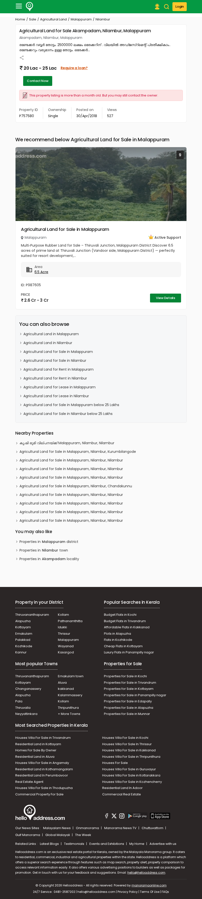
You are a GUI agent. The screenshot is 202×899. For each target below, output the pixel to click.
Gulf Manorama (28, 835)
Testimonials (74, 843)
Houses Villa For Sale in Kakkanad (129, 750)
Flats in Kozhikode (118, 639)
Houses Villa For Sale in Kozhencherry (132, 781)
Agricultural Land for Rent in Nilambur (55, 378)
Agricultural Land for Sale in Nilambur (54, 360)
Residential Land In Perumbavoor (41, 775)
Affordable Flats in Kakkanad (127, 627)
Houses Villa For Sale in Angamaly (42, 762)
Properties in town (43, 550)
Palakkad (22, 639)
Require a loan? (74, 67)
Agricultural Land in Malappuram (51, 333)
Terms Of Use (149, 892)
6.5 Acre (41, 271)
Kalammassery (70, 695)
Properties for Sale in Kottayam (128, 688)
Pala (18, 701)
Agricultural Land (53, 19)
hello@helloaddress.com (146, 872)
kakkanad (66, 688)
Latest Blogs (50, 843)
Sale (32, 19)
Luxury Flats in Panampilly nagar (129, 652)
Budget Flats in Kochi (120, 614)
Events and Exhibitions (107, 843)
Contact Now (38, 81)
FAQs (165, 892)
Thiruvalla (23, 707)
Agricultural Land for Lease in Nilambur (56, 396)
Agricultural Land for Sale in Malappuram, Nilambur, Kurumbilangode (77, 451)
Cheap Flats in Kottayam (123, 646)
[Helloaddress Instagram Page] (122, 816)
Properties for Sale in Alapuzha (128, 707)
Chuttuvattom (153, 828)
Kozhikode (23, 646)
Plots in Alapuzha (117, 633)
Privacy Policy (128, 892)
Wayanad (66, 646)
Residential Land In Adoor (122, 788)
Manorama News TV (120, 828)
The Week (83, 835)
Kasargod (66, 652)
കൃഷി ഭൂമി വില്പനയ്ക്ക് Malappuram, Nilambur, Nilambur (66, 443)
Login (179, 6)
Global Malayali (58, 835)
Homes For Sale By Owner (35, 750)
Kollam (63, 614)
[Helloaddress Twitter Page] (114, 816)
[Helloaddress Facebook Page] (106, 816)
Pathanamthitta (70, 621)
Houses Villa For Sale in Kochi (125, 737)
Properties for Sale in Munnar (127, 713)
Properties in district (48, 541)
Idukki (62, 627)
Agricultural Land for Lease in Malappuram (59, 387)
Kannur (21, 652)
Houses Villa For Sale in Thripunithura (131, 756)
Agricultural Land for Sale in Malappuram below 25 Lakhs (71, 404)
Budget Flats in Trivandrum (125, 621)
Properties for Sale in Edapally (128, 701)
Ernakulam (23, 633)
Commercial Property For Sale (39, 794)
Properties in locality (49, 558)
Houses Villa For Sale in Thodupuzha (44, 788)
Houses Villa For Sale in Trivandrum (43, 737)
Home (20, 19)
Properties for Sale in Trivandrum (130, 682)
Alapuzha (23, 621)
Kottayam (23, 627)
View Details (165, 298)
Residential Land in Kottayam (38, 744)
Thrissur (64, 633)
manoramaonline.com (149, 885)
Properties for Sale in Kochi (125, 676)
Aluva (62, 682)
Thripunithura (68, 707)
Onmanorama (88, 828)
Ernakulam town (71, 676)
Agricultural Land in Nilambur (47, 342)
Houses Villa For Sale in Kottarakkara (131, 775)
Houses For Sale (115, 762)
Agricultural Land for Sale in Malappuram (65, 229)
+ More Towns (69, 713)
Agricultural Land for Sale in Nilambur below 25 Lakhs (68, 413)
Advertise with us (163, 843)
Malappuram (81, 19)
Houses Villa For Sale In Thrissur (127, 744)
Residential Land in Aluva (34, 756)
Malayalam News (57, 828)
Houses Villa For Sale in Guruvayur (129, 769)
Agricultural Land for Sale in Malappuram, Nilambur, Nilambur (71, 460)
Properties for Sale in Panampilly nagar (135, 695)
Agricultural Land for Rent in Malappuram (58, 369)
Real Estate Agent (29, 781)
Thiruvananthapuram (32, 614)
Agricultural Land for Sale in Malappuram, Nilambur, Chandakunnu (75, 486)
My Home (137, 843)
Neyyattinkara (26, 713)
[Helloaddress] (29, 6)
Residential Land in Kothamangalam (44, 769)
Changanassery (28, 688)
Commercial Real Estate (121, 794)
